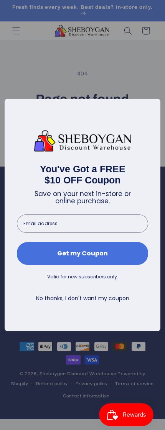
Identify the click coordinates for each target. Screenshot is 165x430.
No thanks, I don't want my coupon (82, 298)
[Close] (151, 108)
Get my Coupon (82, 253)
